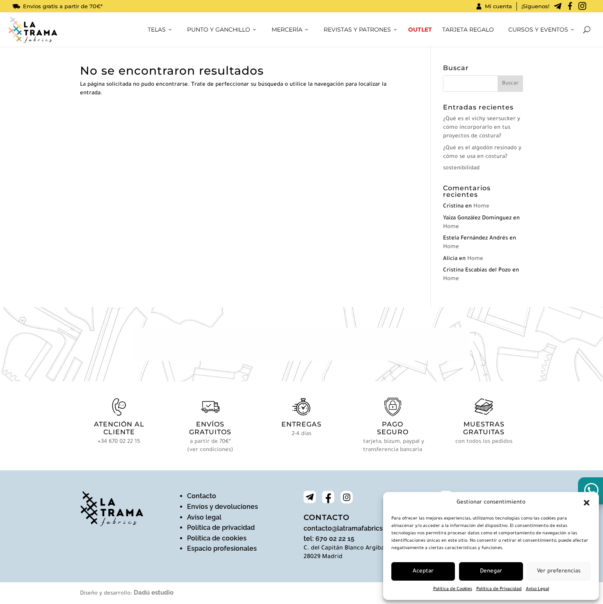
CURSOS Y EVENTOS (538, 29)
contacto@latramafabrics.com (351, 528)
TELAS (157, 29)
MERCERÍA (287, 29)
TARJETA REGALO (468, 29)
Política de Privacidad (499, 589)
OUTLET (420, 29)
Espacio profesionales (222, 548)
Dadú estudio (154, 592)
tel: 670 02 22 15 (329, 538)
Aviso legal (204, 517)
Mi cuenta (498, 6)
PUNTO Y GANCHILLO (218, 29)
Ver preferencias (558, 571)
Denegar (491, 571)
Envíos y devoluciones (222, 507)
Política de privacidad (221, 527)
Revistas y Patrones (357, 29)
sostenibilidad (461, 168)
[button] (586, 503)
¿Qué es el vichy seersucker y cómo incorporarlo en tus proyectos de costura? (481, 127)
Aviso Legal (537, 589)
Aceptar (423, 571)
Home (481, 206)
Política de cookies (217, 538)
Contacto (201, 496)
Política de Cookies (452, 589)
